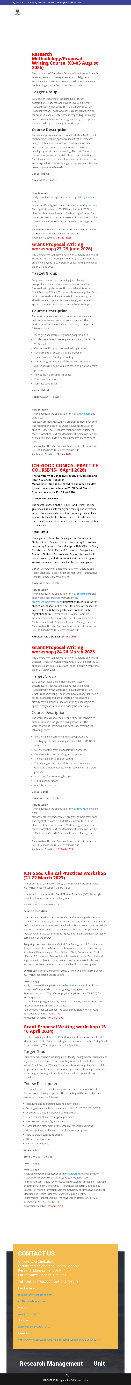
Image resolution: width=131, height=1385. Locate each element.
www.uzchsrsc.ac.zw (29, 1314)
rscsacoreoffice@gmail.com (35, 1294)
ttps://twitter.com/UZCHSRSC (34, 1326)
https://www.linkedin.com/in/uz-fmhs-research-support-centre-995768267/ (59, 1339)
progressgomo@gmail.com (47, 601)
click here (82, 808)
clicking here (83, 197)
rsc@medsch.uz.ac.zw (31, 1301)
